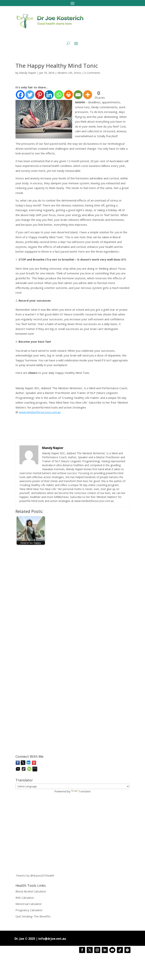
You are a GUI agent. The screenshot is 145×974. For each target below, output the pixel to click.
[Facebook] (20, 94)
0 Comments (92, 73)
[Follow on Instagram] (97, 950)
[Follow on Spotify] (127, 950)
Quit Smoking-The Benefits (33, 916)
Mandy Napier (27, 73)
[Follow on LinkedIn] (105, 950)
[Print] (68, 94)
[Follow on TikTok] (120, 950)
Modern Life (64, 73)
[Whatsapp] (58, 94)
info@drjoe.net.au (52, 939)
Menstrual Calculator (28, 904)
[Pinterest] (39, 94)
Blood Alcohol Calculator (30, 891)
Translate (84, 791)
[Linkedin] (49, 94)
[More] (87, 94)
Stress (77, 73)
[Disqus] (72, 595)
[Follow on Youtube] (112, 950)
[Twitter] (29, 94)
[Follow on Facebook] (82, 950)
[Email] (78, 94)
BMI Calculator (24, 897)
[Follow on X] (90, 950)
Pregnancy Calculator (29, 910)
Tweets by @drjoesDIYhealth (34, 875)
